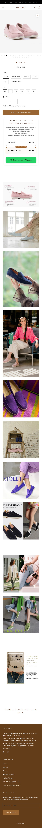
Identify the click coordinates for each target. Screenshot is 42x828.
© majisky (21, 823)
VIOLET (26, 77)
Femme (5, 767)
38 (16, 91)
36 (4, 91)
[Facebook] (3, 752)
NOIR (5, 82)
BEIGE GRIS (16, 77)
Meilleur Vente (7, 778)
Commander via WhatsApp (22, 160)
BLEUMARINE (16, 82)
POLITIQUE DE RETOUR (11, 782)
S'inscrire (11, 812)
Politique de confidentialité (11, 785)
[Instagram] (8, 752)
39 (22, 91)
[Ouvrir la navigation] (3, 7)
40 (28, 91)
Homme (5, 771)
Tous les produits (8, 774)
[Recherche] (35, 7)
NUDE (6, 77)
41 (34, 91)
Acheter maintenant (21, 112)
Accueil (5, 764)
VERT (35, 77)
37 (10, 91)
